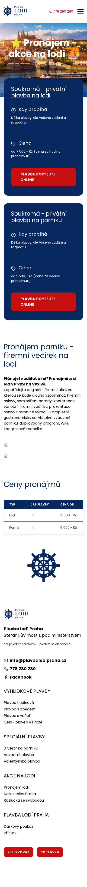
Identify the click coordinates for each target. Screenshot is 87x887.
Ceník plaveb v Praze (23, 722)
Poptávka (50, 852)
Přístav (10, 833)
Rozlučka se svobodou (24, 800)
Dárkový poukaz (18, 826)
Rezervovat (18, 852)
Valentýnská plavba (22, 761)
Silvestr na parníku (21, 748)
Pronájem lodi (16, 787)
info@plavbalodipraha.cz (38, 660)
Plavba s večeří (18, 715)
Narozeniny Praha (20, 794)
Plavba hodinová (19, 702)
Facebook (21, 677)
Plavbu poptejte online (37, 174)
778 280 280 (63, 11)
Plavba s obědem (19, 709)
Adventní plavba (19, 754)
